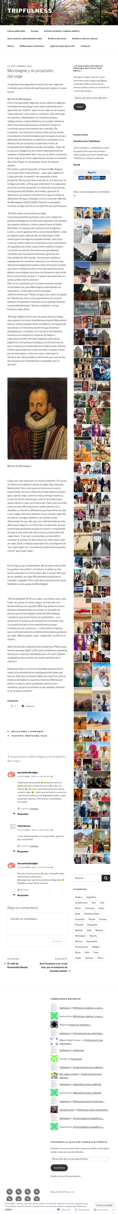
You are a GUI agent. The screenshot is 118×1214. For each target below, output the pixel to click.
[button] (78, 213)
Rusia (78, 952)
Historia (79, 930)
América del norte (57, 38)
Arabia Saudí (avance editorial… (88, 1067)
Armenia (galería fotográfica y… (88, 1118)
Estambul (80, 919)
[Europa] (19, 1192)
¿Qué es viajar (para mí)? (62, 46)
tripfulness (64, 1007)
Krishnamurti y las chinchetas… (88, 1033)
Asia (102, 902)
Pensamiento (81, 947)
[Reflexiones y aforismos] (37, 1199)
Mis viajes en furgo (68, 1074)
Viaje (44, 736)
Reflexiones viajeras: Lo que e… (88, 1007)
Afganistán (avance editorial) (87, 1084)
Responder (23, 814)
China (101, 908)
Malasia (99, 930)
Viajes (78, 958)
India (89, 930)
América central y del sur (85, 38)
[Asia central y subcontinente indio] (37, 1192)
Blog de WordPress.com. (63, 1192)
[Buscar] (106, 878)
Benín (78, 908)
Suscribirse (59, 1167)
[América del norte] (9, 1199)
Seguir (80, 106)
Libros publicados (16, 31)
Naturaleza (92, 941)
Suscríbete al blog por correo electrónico (79, 1142)
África (10, 46)
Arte (94, 902)
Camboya (89, 908)
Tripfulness (29, 10)
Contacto (85, 46)
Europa (34, 31)
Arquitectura (81, 902)
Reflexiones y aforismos (32, 46)
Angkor (78, 897)
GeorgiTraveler (66, 1109)
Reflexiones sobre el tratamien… (89, 1101)
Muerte (93, 935)
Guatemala (78, 1050)
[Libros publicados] (9, 1192)
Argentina (91, 897)
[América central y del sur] (19, 1199)
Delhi (77, 913)
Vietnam (89, 958)
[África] (28, 1199)
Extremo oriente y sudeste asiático (62, 31)
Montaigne (32, 736)
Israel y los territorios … (80, 1024)
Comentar (56, 941)
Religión (96, 947)
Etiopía (91, 919)
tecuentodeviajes (27, 772)
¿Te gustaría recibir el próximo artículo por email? (88, 68)
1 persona (34, 808)
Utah (87, 952)
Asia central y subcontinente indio (24, 38)
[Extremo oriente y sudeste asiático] (28, 1192)
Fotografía (92, 924)
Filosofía (18, 736)
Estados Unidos (91, 913)
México (79, 941)
